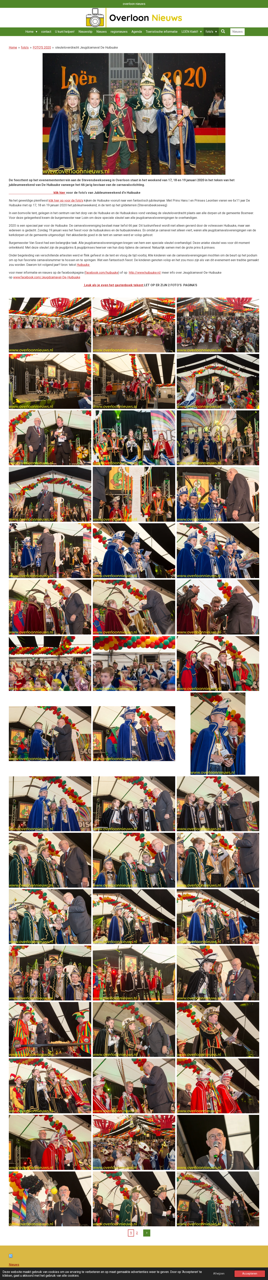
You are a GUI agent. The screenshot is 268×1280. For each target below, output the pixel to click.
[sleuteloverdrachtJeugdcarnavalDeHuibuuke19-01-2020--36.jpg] (218, 973)
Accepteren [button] (249, 1273)
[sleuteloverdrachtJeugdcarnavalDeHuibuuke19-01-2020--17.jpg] (134, 607)
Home (13, 47)
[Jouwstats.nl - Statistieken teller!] (11, 1257)
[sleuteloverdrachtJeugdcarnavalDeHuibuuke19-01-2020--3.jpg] (218, 325)
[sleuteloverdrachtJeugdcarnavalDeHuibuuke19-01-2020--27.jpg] (218, 804)
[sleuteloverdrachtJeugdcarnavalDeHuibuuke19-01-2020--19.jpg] (50, 663)
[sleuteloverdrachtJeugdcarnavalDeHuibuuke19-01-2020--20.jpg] (134, 663)
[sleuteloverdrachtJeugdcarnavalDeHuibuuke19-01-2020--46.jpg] (50, 1199)
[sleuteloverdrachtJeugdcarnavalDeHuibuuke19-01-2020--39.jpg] (218, 1029)
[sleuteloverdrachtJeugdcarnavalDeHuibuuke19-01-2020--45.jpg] (218, 1142)
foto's (25, 47)
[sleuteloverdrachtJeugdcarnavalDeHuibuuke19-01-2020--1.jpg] (50, 325)
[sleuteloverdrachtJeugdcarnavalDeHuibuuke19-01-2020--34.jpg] (50, 973)
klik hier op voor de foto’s (66, 200)
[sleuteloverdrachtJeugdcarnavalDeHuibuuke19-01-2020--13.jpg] (50, 550)
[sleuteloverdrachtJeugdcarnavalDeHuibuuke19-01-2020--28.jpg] (50, 860)
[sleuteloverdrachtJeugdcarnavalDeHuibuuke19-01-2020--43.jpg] (50, 1142)
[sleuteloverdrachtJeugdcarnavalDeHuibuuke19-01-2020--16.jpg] (50, 607)
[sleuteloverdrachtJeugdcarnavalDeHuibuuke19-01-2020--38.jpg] (134, 1029)
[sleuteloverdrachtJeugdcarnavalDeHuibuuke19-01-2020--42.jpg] (218, 1086)
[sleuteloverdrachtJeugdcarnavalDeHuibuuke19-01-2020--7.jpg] (50, 438)
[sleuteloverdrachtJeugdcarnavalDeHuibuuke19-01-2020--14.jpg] (134, 550)
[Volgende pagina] (146, 1233)
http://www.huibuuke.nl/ (145, 272)
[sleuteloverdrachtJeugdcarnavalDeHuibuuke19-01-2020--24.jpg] (218, 734)
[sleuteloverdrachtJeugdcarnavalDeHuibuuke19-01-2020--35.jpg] (134, 973)
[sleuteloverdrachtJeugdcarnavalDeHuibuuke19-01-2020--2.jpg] (134, 325)
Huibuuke (83, 265)
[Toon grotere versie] (134, 114)
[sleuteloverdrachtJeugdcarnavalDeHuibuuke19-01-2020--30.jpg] (218, 860)
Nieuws (14, 1264)
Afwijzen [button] (218, 1273)
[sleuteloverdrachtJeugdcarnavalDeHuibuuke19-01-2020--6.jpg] (218, 381)
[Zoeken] (223, 31)
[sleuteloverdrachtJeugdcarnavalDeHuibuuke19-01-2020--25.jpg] (50, 804)
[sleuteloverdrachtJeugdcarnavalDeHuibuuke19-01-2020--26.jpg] (134, 804)
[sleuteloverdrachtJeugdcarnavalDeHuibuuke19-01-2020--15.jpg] (218, 550)
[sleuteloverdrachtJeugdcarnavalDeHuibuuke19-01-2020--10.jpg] (50, 494)
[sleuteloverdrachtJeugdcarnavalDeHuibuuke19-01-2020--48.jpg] (218, 1199)
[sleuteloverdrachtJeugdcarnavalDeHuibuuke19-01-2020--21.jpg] (218, 663)
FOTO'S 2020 (42, 47)
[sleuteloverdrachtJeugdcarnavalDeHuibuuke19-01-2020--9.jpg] (218, 438)
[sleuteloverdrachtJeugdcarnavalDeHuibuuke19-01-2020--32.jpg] (134, 916)
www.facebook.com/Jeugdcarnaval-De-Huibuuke (46, 277)
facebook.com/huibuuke (101, 272)
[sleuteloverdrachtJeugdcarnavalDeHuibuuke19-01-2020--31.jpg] (50, 916)
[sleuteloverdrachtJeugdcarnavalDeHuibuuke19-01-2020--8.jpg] (134, 438)
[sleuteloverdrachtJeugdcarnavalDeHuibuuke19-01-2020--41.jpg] (134, 1086)
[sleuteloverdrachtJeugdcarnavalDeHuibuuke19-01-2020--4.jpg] (50, 381)
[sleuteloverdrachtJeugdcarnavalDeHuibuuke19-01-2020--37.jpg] (50, 1029)
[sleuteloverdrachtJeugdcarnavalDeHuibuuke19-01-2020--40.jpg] (50, 1086)
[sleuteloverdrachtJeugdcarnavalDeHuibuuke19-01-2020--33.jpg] (218, 916)
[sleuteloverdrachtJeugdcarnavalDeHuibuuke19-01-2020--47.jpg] (134, 1199)
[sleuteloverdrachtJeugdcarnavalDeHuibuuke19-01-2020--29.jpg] (134, 860)
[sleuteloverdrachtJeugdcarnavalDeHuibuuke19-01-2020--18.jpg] (218, 607)
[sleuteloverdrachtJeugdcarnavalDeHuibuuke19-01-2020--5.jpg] (134, 381)
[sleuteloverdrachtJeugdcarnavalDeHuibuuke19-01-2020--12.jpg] (218, 494)
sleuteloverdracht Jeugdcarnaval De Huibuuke (86, 47)
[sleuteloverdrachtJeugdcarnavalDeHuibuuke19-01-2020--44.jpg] (134, 1142)
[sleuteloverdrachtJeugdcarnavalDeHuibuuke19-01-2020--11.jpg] (134, 494)
